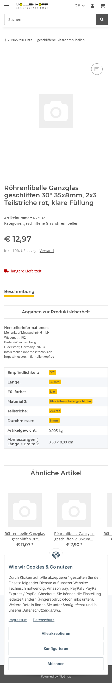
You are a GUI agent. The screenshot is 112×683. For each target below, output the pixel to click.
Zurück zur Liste (20, 40)
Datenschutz (43, 620)
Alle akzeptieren (56, 633)
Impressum (18, 620)
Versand (47, 250)
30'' (52, 372)
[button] (92, 6)
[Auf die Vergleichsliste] (97, 69)
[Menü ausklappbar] (6, 3)
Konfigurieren (56, 648)
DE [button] (77, 6)
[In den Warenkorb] (8, 56)
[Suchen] (102, 19)
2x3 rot (55, 411)
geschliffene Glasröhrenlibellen (50, 223)
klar (52, 391)
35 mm (55, 382)
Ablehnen (56, 663)
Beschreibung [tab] (19, 291)
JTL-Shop (65, 676)
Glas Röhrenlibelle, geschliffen (70, 401)
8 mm (54, 420)
